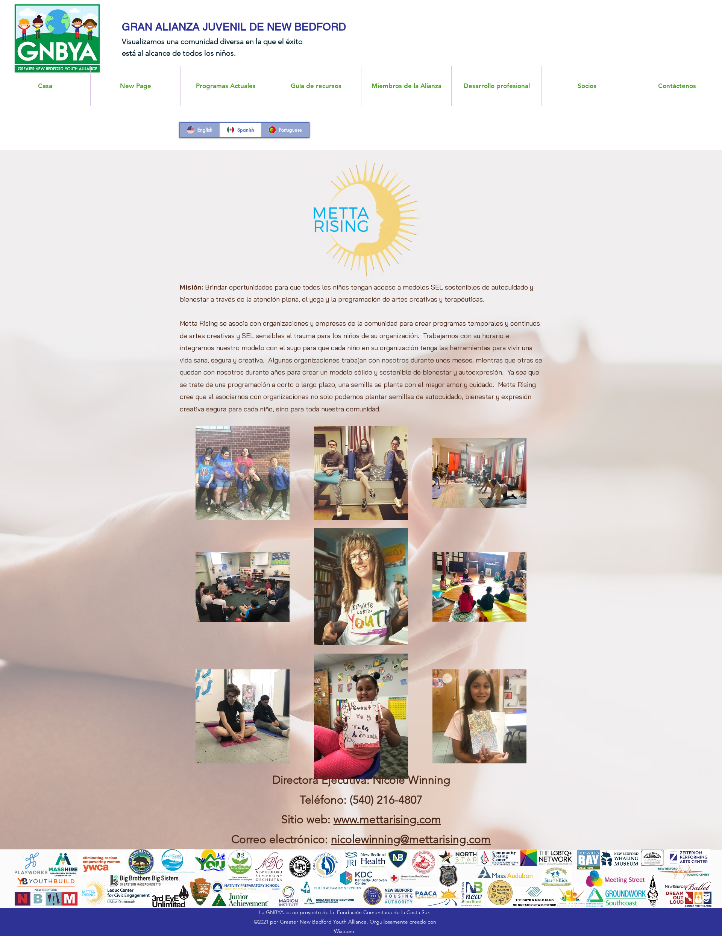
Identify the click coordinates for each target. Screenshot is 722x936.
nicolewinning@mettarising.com (411, 839)
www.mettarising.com (387, 819)
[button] (406, 86)
